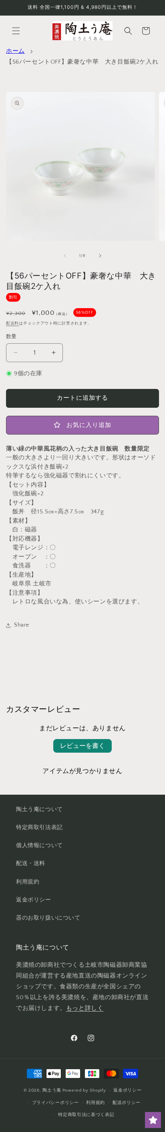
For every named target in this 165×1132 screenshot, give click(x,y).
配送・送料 (30, 863)
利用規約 (27, 882)
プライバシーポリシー (55, 1102)
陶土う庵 (51, 1090)
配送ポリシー (127, 1102)
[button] (16, 31)
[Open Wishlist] (153, 1120)
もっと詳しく (85, 1008)
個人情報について (39, 845)
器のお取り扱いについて (48, 918)
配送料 (12, 323)
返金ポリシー (33, 900)
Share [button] (21, 625)
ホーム (15, 51)
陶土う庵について (39, 809)
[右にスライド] (100, 255)
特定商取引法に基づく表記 (86, 1114)
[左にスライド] (65, 255)
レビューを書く (82, 745)
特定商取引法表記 (39, 827)
